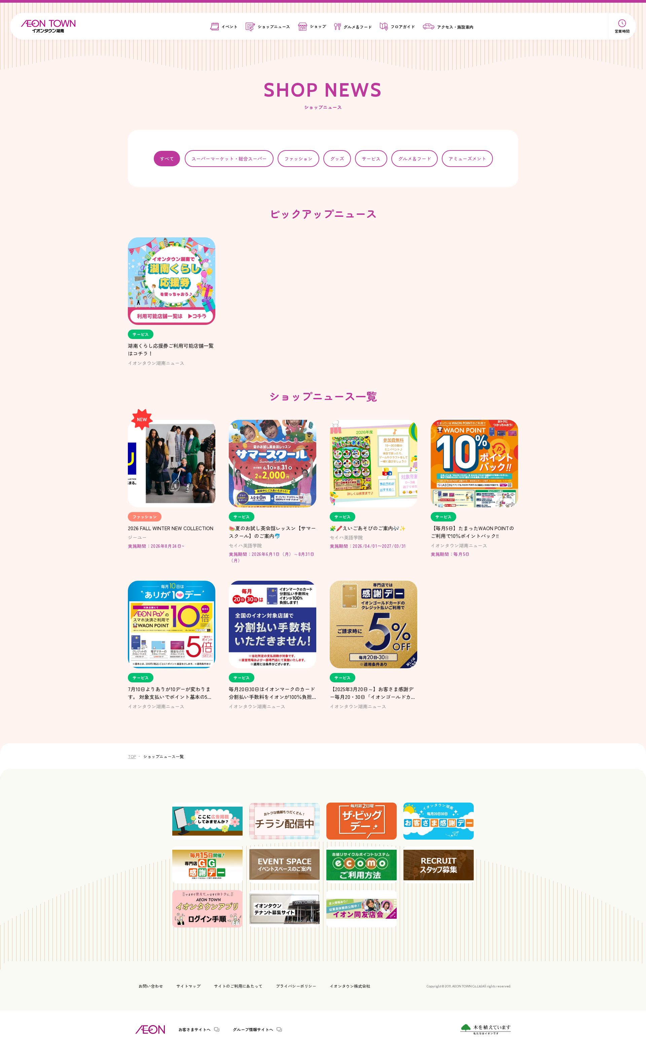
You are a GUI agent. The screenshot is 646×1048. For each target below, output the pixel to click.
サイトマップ (188, 986)
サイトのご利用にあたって (238, 986)
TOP (132, 756)
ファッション (298, 158)
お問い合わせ (151, 986)
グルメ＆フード (414, 158)
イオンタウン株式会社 (350, 986)
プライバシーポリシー (296, 986)
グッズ (337, 158)
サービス (371, 158)
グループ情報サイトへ (253, 1029)
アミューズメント (467, 158)
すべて (167, 158)
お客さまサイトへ (194, 1029)
